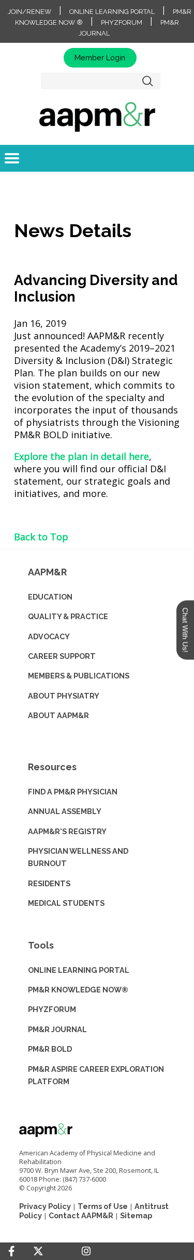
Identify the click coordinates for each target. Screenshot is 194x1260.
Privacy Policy (45, 1206)
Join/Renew (29, 11)
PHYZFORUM (52, 1009)
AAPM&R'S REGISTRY (67, 831)
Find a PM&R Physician (72, 791)
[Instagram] (86, 1251)
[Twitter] (38, 1251)
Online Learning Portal (112, 11)
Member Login (99, 57)
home (97, 116)
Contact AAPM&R (81, 1215)
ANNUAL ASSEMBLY (64, 811)
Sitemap (136, 1215)
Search (147, 81)
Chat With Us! (185, 630)
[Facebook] (11, 1251)
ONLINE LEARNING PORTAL (78, 970)
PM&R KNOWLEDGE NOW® (78, 989)
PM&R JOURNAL (57, 1029)
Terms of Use (103, 1206)
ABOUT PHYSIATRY (63, 695)
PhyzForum (121, 22)
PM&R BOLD (50, 1049)
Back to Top (41, 536)
